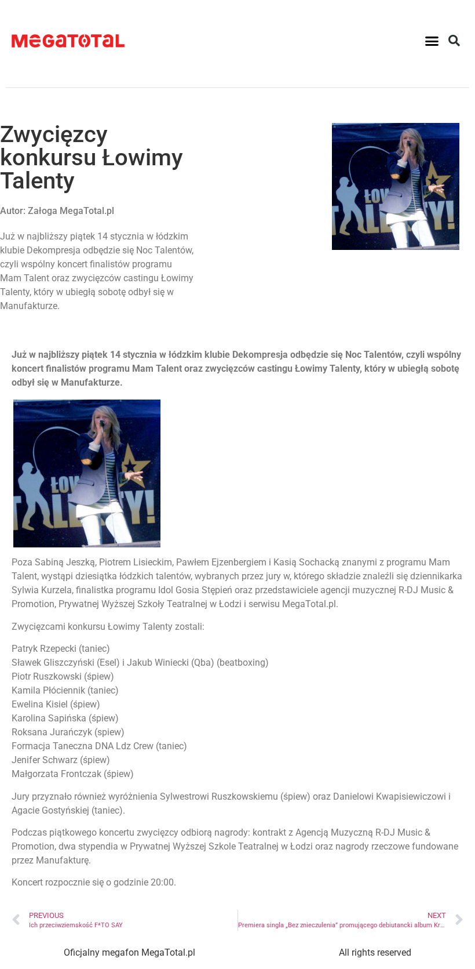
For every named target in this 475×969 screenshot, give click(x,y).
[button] (432, 41)
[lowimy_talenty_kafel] (87, 544)
